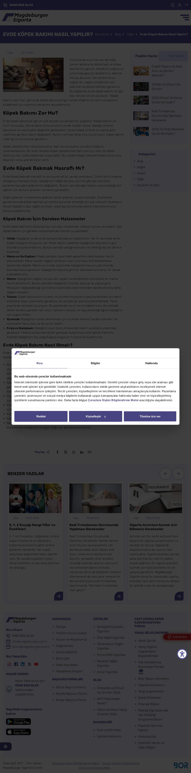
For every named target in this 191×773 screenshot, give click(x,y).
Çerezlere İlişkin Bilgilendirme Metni (113, 400)
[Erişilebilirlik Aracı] (182, 654)
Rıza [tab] (39, 363)
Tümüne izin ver (150, 416)
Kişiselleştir (93, 416)
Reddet (41, 416)
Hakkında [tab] (151, 363)
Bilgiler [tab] (95, 363)
